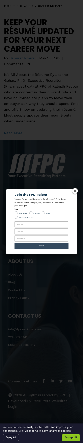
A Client (48, 213)
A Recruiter (36, 213)
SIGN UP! (41, 245)
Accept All (70, 437)
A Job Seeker (23, 213)
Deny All (11, 437)
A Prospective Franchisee (26, 218)
